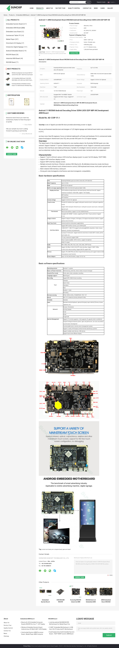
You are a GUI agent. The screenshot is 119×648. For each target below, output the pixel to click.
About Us (49, 8)
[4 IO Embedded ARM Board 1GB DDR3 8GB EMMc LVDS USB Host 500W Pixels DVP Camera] (7, 79)
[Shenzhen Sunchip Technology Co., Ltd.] (14, 8)
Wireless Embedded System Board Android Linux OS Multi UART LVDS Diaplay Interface (33, 628)
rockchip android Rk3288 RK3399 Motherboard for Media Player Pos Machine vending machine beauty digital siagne (61, 623)
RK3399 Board (10, 54)
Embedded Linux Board (13, 31)
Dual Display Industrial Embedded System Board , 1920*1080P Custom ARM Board (61, 633)
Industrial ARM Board (13, 58)
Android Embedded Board (14, 51)
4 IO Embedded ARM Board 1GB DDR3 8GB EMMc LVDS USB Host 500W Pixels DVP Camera (22, 80)
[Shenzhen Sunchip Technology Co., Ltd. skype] (23, 147)
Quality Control (74, 8)
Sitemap (6, 636)
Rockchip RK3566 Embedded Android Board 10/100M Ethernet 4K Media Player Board (22, 85)
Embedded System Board (14, 24)
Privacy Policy (26, 646)
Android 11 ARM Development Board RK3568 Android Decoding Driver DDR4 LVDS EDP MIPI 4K (52, 53)
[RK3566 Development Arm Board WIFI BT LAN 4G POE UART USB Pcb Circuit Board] (7, 74)
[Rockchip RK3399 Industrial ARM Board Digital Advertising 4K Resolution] (75, 591)
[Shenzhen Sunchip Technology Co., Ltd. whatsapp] (13, 147)
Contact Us (87, 8)
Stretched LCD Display (13, 43)
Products (39, 8)
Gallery (110, 8)
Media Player (10, 39)
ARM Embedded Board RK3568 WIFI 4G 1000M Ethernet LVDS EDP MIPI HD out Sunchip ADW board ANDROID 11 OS (106, 601)
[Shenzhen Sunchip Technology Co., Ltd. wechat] (18, 147)
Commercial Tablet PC (13, 35)
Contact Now (74, 53)
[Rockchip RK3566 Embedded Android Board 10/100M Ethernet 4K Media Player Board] (7, 84)
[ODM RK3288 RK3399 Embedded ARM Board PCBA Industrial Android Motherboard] (60, 591)
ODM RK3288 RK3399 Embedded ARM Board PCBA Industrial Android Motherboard (60, 601)
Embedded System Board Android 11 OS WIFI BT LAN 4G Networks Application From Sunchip (45, 601)
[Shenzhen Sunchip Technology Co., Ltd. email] (8, 147)
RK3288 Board (10, 62)
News (96, 8)
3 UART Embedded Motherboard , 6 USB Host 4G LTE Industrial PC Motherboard (61, 628)
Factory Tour (60, 8)
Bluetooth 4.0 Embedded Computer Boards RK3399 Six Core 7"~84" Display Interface (33, 623)
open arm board (66, 549)
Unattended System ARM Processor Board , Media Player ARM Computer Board (32, 633)
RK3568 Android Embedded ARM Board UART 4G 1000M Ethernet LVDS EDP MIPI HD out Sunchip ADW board (90, 601)
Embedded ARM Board (22, 15)
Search (88, 2)
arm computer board (57, 549)
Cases (102, 8)
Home (31, 8)
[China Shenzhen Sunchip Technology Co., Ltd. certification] (11, 101)
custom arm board (46, 549)
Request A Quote (101, 2)
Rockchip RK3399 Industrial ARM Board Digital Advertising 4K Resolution (75, 601)
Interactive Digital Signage (14, 47)
